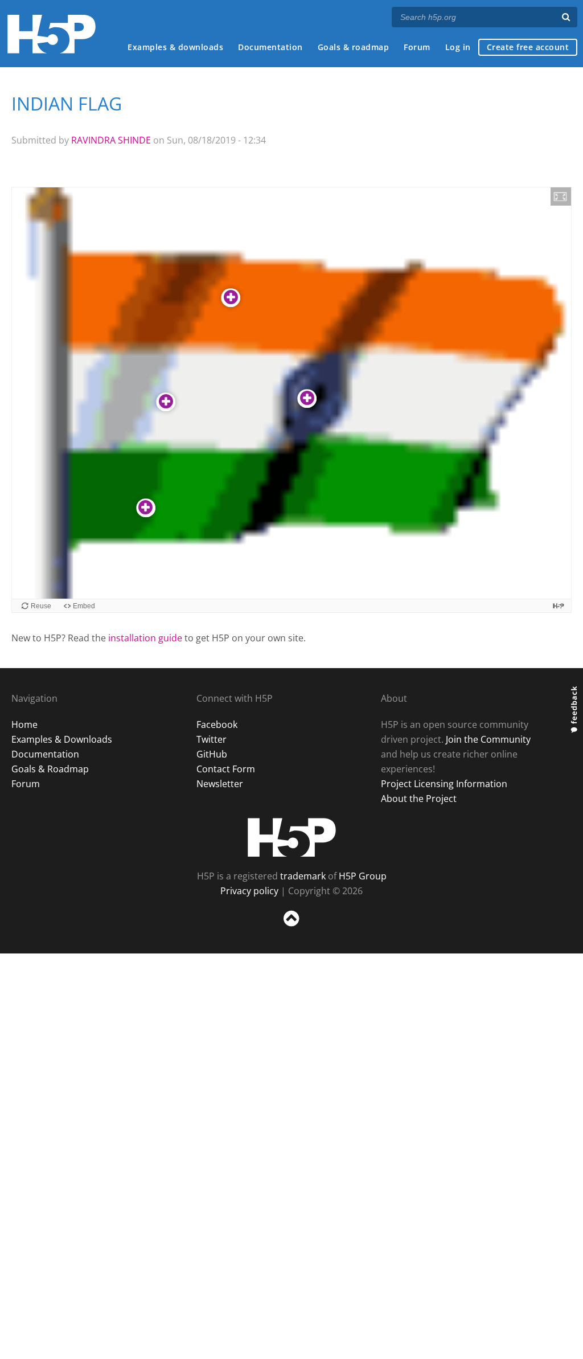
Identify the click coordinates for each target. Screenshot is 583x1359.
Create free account (528, 47)
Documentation (270, 47)
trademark (303, 876)
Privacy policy (249, 891)
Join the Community (488, 739)
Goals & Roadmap (50, 769)
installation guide (145, 638)
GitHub (211, 754)
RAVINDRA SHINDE (111, 140)
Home (24, 724)
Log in (458, 47)
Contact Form (225, 769)
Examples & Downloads (61, 739)
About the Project (419, 798)
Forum (417, 47)
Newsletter (219, 783)
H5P (292, 837)
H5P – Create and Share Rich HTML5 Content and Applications (51, 34)
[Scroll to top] (291, 928)
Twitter (211, 739)
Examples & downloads (175, 47)
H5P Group (363, 876)
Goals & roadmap (353, 47)
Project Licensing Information (444, 783)
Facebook (216, 724)
